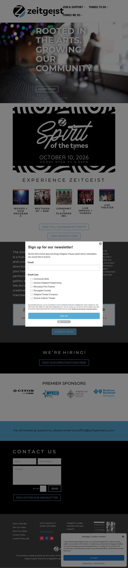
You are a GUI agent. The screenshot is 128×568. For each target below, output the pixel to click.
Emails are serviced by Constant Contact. (84, 309)
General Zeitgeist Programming (47, 282)
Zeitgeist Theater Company (46, 294)
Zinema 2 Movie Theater (44, 298)
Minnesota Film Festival (44, 286)
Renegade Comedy (42, 290)
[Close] (100, 243)
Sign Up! (64, 315)
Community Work (41, 279)
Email (31, 262)
